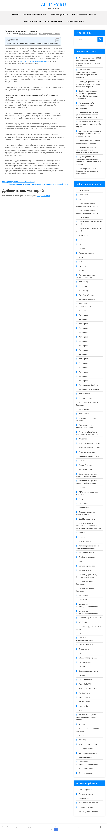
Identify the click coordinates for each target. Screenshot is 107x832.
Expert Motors (84, 235)
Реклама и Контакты (86, 645)
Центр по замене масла (88, 753)
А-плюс (81, 270)
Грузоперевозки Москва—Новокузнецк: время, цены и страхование (87, 171)
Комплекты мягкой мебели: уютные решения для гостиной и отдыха (88, 124)
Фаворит (82, 724)
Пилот (81, 633)
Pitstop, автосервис (86, 253)
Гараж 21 (82, 488)
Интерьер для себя (59, 15)
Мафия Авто (83, 600)
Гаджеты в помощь (32, 21)
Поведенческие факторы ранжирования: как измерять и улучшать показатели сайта (87, 114)
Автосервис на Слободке (88, 385)
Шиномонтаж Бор (85, 757)
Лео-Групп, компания (87, 557)
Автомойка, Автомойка (87, 299)
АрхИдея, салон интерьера (89, 443)
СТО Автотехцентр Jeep (88, 658)
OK (56, 829)
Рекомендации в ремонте (34, 15)
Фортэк (81, 735)
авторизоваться (43, 196)
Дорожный (83, 533)
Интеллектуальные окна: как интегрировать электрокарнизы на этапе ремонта (88, 133)
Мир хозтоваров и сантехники (90, 618)
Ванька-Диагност (85, 465)
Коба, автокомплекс (86, 553)
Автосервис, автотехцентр (89, 389)
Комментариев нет (28, 34)
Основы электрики (53, 21)
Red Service (83, 262)
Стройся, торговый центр (88, 671)
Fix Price (82, 244)
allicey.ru (53, 4)
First (80, 240)
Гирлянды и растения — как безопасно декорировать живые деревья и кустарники (88, 84)
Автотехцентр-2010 (86, 398)
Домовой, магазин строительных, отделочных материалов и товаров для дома (88, 525)
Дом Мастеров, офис (87, 519)
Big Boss (82, 199)
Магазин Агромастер (87, 566)
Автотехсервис (84, 394)
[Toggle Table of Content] (56, 40)
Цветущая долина (86, 749)
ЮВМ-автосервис (85, 773)
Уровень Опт (84, 706)
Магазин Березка (85, 570)
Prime (81, 257)
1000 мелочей (84, 190)
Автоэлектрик (84, 409)
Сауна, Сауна (84, 649)
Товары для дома (85, 680)
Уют (80, 710)
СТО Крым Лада (85, 662)
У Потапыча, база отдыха (88, 688)
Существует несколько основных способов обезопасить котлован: (33, 43)
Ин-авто (82, 537)
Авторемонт (83, 311)
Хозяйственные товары (88, 744)
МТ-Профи (83, 622)
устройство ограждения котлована (34, 61)
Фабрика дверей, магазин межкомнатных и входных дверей (87, 717)
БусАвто (82, 461)
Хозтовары (83, 740)
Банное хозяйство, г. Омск (89, 456)
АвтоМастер (83, 291)
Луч (80, 561)
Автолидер (83, 286)
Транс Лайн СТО (85, 684)
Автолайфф (83, 282)
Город (81, 499)
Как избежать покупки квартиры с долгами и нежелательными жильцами (87, 150)
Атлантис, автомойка (87, 452)
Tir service (82, 266)
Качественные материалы (84, 15)
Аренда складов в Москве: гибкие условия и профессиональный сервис (39, 184)
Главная (14, 15)
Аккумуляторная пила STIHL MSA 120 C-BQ (18, 182)
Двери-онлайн (84, 508)
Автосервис (83, 315)
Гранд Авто (83, 503)
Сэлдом (82, 675)
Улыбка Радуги (84, 693)
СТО (80, 653)
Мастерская (83, 595)
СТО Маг (82, 667)
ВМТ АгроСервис (85, 469)
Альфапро (83, 439)
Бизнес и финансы (75, 21)
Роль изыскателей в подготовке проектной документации (85, 105)
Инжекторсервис (85, 541)
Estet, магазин (84, 217)
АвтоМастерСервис (86, 295)
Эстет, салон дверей (86, 769)
